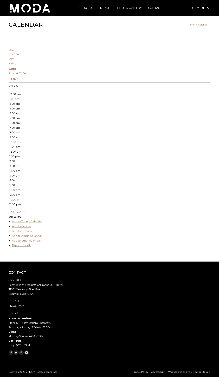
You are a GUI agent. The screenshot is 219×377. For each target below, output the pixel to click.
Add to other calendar (26, 240)
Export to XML (21, 245)
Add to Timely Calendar (27, 221)
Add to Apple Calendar (27, 235)
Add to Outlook (22, 231)
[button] (15, 216)
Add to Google (21, 226)
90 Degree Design (199, 371)
